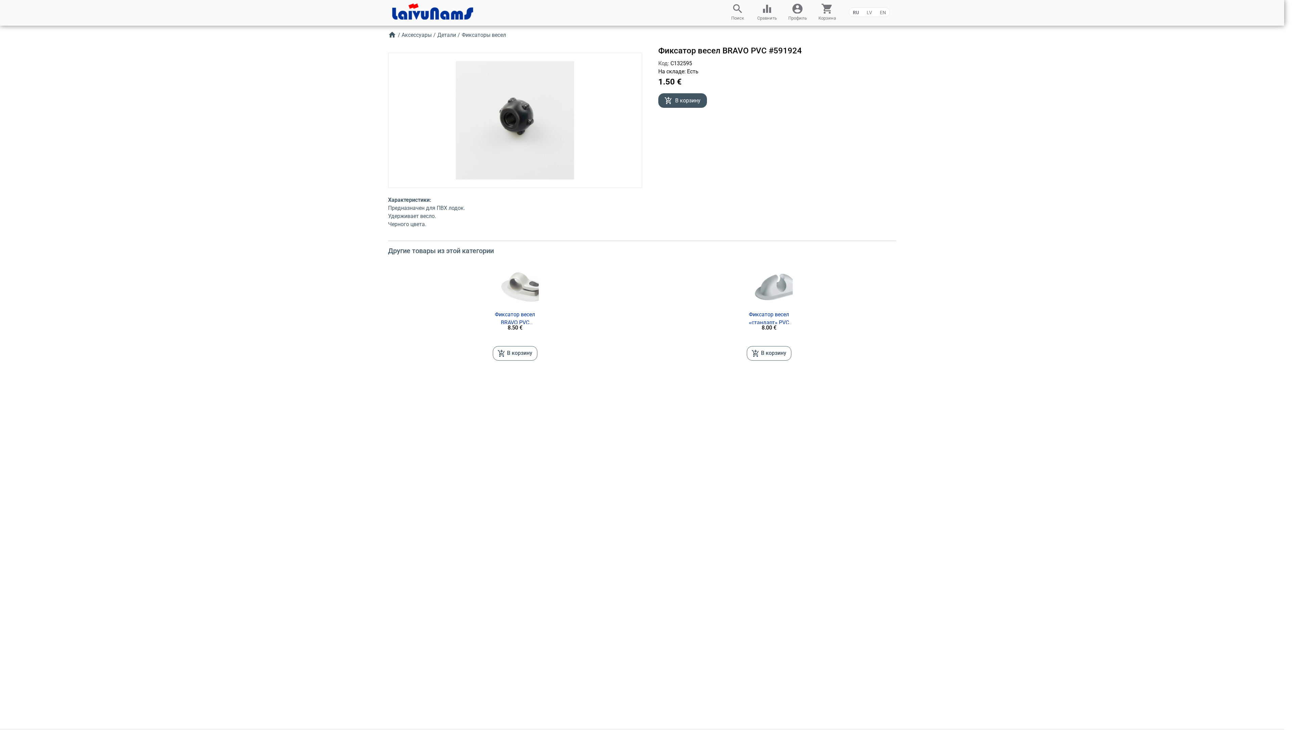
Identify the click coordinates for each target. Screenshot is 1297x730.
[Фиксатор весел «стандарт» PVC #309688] (778, 287)
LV (869, 12)
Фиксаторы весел (484, 35)
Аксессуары (417, 35)
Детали (446, 35)
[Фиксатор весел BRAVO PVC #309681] (524, 287)
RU (856, 12)
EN (883, 12)
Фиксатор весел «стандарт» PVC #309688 (769, 319)
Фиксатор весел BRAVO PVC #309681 (515, 319)
